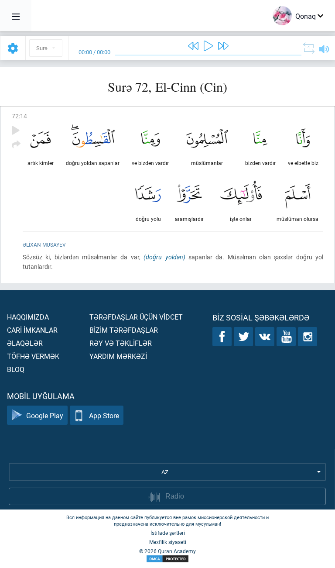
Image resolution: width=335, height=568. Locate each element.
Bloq (15, 369)
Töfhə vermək (33, 356)
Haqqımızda (28, 316)
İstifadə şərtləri (167, 532)
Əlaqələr (25, 343)
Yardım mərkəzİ (118, 356)
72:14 (19, 116)
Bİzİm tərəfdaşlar (123, 329)
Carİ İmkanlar (32, 329)
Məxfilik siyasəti (167, 541)
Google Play (44, 415)
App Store (104, 415)
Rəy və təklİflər (120, 343)
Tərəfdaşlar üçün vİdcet (136, 316)
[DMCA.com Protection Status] (167, 559)
